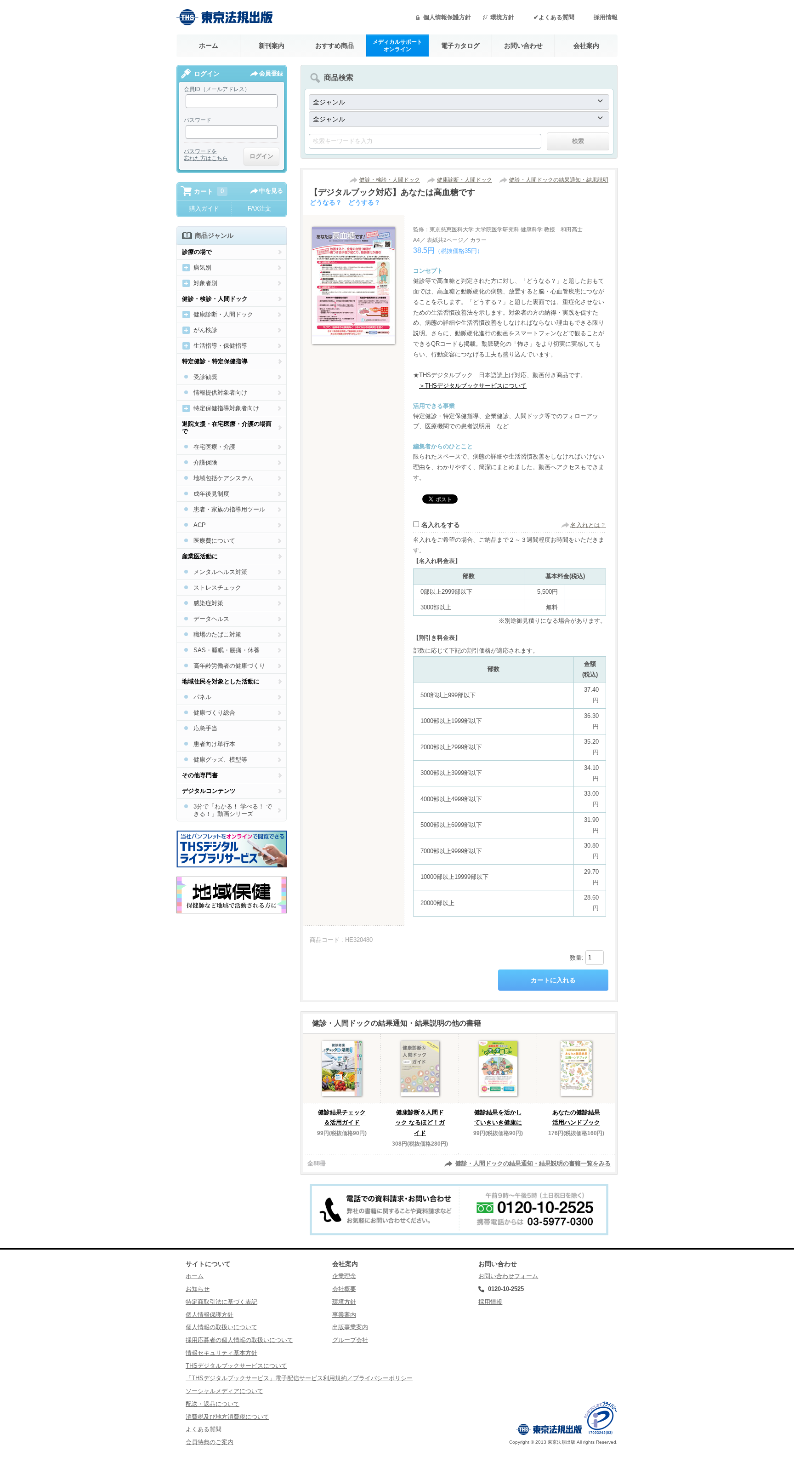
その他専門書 (200, 775)
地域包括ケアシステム (223, 478)
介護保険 (205, 462)
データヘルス (211, 618)
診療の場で (197, 251)
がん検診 (205, 330)
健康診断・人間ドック (464, 180)
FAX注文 (259, 208)
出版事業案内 (350, 1327)
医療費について (214, 540)
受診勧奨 (205, 376)
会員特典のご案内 (209, 1442)
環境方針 (502, 17)
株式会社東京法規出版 (224, 17)
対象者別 (205, 283)
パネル (202, 697)
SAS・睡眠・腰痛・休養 (226, 650)
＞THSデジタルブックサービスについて (473, 385)
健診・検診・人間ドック (389, 180)
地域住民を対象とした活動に (221, 681)
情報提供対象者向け (220, 392)
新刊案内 (271, 45)
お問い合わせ (523, 45)
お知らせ (198, 1288)
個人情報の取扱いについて (221, 1327)
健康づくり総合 (214, 712)
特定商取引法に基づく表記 (221, 1301)
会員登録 (271, 73)
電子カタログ (460, 45)
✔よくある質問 (553, 17)
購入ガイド (204, 208)
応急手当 (205, 728)
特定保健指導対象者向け (226, 408)
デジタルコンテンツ (209, 790)
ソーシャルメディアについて (224, 1391)
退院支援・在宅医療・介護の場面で (227, 427)
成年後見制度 (211, 493)
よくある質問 (203, 1429)
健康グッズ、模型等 (220, 759)
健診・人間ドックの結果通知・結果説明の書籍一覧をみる (533, 1163)
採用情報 (606, 17)
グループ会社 (350, 1340)
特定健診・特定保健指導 (215, 361)
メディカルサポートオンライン (397, 45)
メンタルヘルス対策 (220, 571)
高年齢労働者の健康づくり (229, 665)
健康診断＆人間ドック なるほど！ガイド (420, 1123)
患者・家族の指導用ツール (229, 509)
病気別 (202, 267)
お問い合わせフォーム (508, 1276)
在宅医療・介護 (214, 446)
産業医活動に (200, 556)
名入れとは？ (588, 525)
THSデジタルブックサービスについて (236, 1365)
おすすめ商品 (334, 45)
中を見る (271, 190)
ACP (199, 525)
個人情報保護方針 (447, 17)
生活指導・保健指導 (220, 345)
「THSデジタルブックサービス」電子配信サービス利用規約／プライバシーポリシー (299, 1378)
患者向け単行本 (214, 743)
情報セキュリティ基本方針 (221, 1352)
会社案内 (586, 45)
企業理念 (344, 1276)
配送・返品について (212, 1403)
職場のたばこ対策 (217, 634)
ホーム (208, 45)
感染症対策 (208, 603)
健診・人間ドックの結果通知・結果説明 (558, 180)
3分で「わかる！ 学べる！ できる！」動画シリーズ (232, 810)
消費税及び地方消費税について (227, 1416)
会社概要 (344, 1288)
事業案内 (344, 1314)
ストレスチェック (217, 587)
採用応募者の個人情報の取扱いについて (239, 1340)
